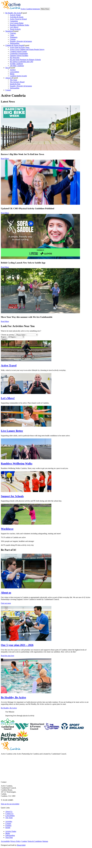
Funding (8, 825)
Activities (8, 821)
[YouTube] (3, 769)
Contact (8, 90)
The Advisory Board (17, 82)
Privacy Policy (15, 841)
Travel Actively (15, 29)
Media (12, 74)
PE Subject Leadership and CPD (21, 62)
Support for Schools (12, 496)
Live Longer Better (16, 23)
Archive (13, 70)
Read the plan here (7, 656)
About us (6, 592)
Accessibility (5, 841)
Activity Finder (15, 15)
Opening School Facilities (19, 55)
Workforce (9, 31)
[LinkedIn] (3, 774)
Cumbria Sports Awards (18, 76)
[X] (3, 765)
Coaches (13, 33)
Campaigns (14, 21)
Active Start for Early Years (19, 47)
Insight (7, 827)
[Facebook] (3, 760)
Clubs (12, 35)
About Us (8, 78)
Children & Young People (14, 45)
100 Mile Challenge (17, 66)
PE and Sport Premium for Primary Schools (25, 60)
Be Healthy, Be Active (13, 13)
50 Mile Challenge (16, 64)
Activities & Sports (16, 17)
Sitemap (45, 841)
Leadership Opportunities (19, 53)
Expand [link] (24, 13)
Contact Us (9, 814)
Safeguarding (14, 43)
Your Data (9, 837)
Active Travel (8, 365)
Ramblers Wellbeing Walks (19, 25)
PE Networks (14, 58)
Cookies (24, 841)
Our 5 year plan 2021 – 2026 (17, 645)
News (7, 68)
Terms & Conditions (34, 841)
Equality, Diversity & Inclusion (21, 41)
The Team (13, 80)
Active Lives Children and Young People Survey (27, 49)
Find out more (6, 603)
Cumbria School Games (18, 51)
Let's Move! (14, 27)
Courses (13, 39)
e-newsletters (14, 72)
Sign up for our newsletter (10, 804)
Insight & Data (15, 84)
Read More (5, 159)
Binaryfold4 (21, 845)
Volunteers (13, 37)
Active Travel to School (18, 19)
